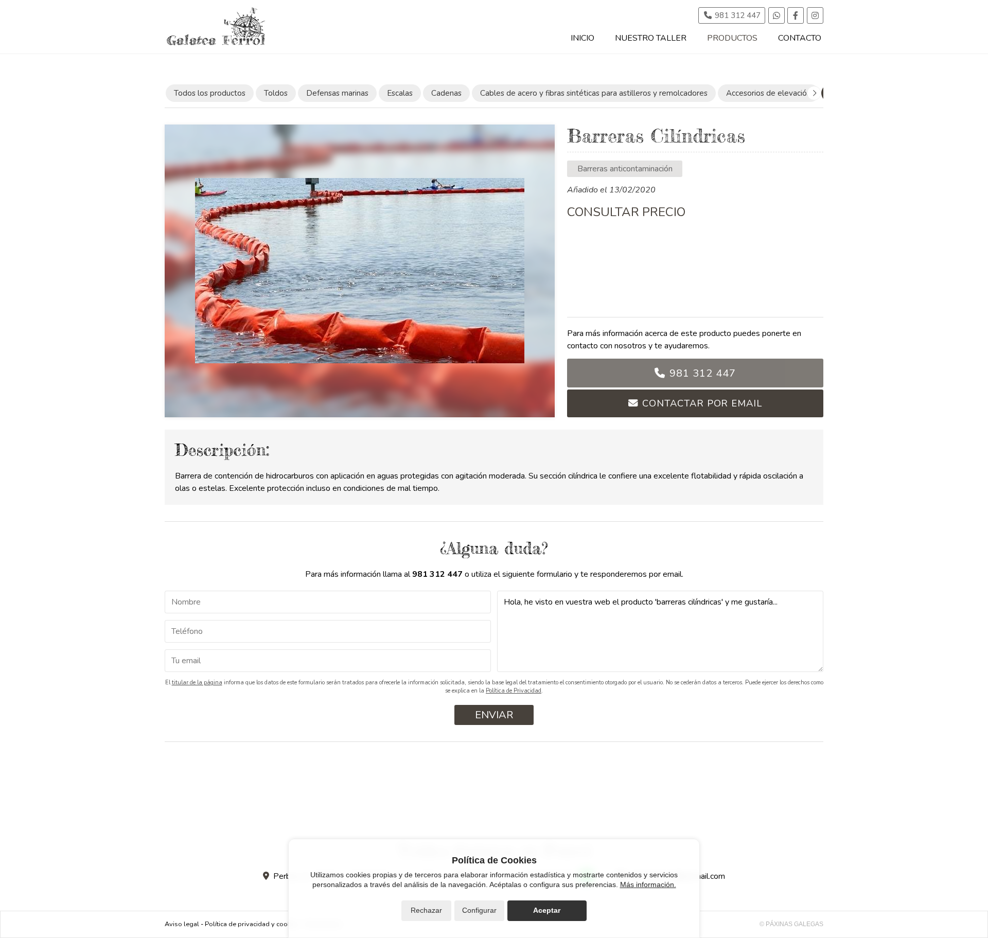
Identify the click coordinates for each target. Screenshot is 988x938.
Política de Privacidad (513, 691)
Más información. (648, 884)
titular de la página (197, 682)
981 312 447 (702, 373)
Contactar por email (702, 403)
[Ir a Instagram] (815, 15)
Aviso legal (182, 924)
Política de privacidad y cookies (252, 924)
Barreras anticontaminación (625, 168)
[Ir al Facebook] (795, 15)
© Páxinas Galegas (791, 924)
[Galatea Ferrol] (216, 26)
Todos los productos (209, 93)
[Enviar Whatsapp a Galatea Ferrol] (776, 15)
